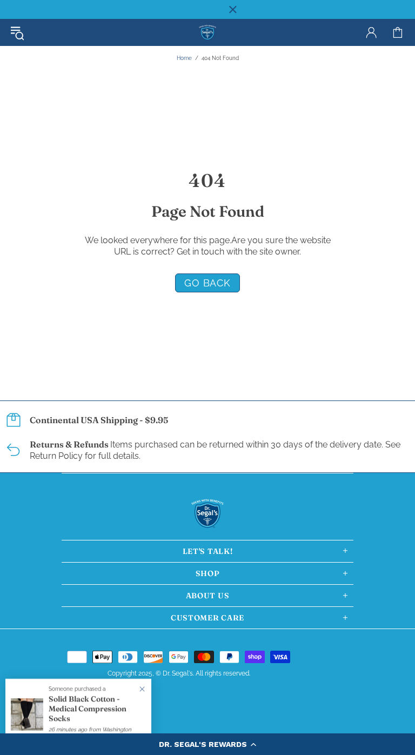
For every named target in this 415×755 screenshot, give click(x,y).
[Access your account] (371, 32)
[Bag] (397, 32)
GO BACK (207, 283)
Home (184, 58)
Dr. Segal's (207, 32)
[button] (207, 744)
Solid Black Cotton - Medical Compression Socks (87, 708)
